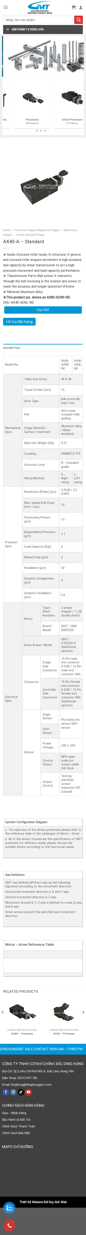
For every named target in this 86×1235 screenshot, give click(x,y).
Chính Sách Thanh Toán (18, 1126)
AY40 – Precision (64, 1033)
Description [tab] (11, 348)
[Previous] (5, 105)
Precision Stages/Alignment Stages (37, 230)
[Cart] (74, 7)
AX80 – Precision (22, 1033)
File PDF (43, 310)
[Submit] (78, 20)
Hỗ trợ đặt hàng (19, 321)
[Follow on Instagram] (13, 1092)
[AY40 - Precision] (64, 1013)
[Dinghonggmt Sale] (39, 7)
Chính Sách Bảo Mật (16, 1133)
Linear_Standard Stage (30, 234)
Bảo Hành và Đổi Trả (16, 1120)
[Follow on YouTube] (28, 1092)
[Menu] (5, 7)
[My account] (81, 7)
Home (7, 230)
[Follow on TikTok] (21, 1092)
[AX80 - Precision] (22, 1013)
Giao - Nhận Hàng (14, 1113)
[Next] (83, 1021)
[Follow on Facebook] (5, 1092)
